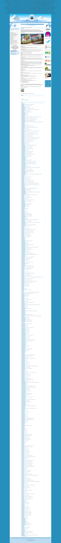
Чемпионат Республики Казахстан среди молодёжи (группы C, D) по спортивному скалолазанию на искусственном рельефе (30, 131)
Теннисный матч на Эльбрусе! (24, 430)
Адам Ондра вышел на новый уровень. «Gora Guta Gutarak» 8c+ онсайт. (27, 466)
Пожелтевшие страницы (14, 40)
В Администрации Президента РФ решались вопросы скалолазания (27, 445)
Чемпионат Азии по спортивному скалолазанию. (25, 110)
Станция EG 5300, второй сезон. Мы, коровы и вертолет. (26, 435)
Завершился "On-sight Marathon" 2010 (24, 283)
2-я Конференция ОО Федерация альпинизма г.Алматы (26, 189)
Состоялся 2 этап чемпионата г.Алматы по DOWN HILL (26, 374)
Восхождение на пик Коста (23, 369)
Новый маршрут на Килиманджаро (24, 333)
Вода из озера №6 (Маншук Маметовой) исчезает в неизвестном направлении (28, 229)
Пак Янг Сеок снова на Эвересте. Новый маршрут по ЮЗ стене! (27, 465)
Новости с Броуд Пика (23, 238)
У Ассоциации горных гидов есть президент (25, 317)
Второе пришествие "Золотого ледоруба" (25, 518)
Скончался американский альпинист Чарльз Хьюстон (26, 378)
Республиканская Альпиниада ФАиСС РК (25, 142)
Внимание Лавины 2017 (23, 202)
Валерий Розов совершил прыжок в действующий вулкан (26, 512)
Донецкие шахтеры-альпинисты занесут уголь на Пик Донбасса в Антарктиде (28, 358)
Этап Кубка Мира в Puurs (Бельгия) (24, 383)
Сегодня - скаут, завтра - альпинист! (24, 528)
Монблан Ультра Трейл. (23, 410)
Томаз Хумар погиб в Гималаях (24, 342)
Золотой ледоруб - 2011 (23, 239)
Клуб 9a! (22, 322)
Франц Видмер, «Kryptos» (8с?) (24, 476)
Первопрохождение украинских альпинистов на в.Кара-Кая (26, 393)
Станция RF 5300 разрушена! (24, 255)
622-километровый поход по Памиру (24, 404)
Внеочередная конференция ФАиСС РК (24, 198)
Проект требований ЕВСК (23, 415)
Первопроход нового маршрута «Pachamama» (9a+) (26, 451)
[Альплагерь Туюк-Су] (48, 70)
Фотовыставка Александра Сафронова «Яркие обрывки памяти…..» (27, 460)
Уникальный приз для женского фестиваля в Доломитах (26, 470)
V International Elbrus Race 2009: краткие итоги (25, 400)
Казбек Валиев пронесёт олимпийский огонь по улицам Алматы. (27, 532)
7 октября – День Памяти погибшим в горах (25, 193)
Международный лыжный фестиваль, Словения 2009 (26, 523)
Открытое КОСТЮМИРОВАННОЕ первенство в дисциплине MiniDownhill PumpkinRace (29, 254)
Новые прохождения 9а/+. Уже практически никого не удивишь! (27, 455)
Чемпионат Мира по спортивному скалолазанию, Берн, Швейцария (27, 104)
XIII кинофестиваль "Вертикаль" (24, 288)
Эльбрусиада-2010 (23, 270)
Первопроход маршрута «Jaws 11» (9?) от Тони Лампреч (26, 461)
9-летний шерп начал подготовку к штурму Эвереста (26, 248)
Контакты (12, 43)
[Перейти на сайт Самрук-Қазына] (48, 48)
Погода (48, 87)
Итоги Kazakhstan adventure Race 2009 (24, 486)
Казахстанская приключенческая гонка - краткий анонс (26, 289)
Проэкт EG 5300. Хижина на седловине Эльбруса (25, 487)
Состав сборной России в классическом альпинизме (26, 234)
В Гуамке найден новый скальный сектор (25, 294)
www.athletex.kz (33, 86)
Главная (12, 32)
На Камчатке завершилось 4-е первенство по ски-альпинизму (26, 496)
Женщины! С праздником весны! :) (24, 533)
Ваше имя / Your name (13, 51)
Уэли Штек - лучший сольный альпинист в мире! (25, 259)
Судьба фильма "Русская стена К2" (24, 343)
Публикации (12, 38)
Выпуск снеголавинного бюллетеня (24, 114)
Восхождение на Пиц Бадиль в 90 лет (24, 420)
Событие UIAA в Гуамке (23, 424)
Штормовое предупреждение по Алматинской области (26, 213)
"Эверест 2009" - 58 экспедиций (24, 517)
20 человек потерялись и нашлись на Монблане (25, 389)
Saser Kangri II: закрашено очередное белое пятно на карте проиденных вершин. (28, 224)
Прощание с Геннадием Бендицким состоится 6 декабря (26, 190)
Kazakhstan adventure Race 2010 (24, 260)
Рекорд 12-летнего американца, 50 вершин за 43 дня (26, 274)
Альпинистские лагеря (14, 44)
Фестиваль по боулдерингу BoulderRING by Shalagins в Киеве (26, 214)
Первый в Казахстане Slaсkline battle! (24, 218)
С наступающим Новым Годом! (24, 157)
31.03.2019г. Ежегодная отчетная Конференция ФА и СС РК (26, 147)
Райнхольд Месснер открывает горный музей (25, 228)
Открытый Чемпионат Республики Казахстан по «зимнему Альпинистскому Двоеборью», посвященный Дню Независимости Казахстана (31, 192)
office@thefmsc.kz (15, 49)
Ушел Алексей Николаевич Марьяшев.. (24, 185)
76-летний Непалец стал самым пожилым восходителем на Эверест (27, 327)
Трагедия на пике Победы (23, 264)
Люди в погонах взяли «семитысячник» (24, 414)
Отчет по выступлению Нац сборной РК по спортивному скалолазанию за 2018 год (28, 162)
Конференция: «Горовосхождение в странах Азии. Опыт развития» (27, 180)
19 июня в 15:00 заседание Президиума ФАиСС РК (26, 129)
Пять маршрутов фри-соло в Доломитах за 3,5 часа (26, 394)
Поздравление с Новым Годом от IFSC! (24, 208)
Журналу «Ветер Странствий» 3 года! (24, 337)
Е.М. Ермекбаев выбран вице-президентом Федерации (26, 179)
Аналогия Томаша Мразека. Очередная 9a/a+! (25, 328)
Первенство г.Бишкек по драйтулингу (24, 303)
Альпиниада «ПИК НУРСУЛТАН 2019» (24, 128)
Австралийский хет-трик (23, 313)
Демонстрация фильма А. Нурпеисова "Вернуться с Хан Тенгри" (27, 146)
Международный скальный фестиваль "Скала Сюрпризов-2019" (27, 141)
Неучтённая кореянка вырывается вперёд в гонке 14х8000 (26, 425)
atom (30, 541)
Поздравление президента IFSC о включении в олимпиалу (26, 203)
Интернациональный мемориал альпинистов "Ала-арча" (26, 308)
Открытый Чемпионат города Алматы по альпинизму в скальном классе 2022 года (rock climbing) (30, 109)
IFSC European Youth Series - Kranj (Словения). (25, 338)
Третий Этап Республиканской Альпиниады (25, 124)
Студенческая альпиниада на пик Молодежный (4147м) (26, 197)
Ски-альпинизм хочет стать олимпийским (25, 332)
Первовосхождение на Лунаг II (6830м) (24, 243)
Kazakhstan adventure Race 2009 (24, 492)
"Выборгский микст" (23, 353)
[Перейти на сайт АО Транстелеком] (48, 54)
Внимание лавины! (23, 207)
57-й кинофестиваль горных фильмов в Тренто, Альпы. (26, 511)
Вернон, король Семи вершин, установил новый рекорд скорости (27, 282)
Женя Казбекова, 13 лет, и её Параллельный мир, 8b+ (26, 275)
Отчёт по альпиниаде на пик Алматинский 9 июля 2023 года (26, 105)
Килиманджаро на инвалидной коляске (24, 373)
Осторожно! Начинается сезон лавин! (24, 115)
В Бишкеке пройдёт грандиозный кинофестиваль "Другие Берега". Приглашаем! (28, 399)
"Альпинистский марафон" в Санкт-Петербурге (25, 502)
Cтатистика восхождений (14, 42)
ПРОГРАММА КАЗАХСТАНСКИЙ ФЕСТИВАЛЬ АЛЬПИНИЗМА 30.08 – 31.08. (28, 120)
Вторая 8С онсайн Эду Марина (24, 491)
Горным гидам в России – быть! (24, 441)
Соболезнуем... (22, 123)
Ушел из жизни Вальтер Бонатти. (24, 223)
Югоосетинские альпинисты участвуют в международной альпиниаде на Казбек (28, 405)
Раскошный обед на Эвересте (24, 363)
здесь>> (33, 93)
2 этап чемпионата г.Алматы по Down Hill (25, 388)
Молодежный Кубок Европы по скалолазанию (25, 364)
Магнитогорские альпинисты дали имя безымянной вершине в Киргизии (27, 419)
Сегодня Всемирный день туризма (24, 384)
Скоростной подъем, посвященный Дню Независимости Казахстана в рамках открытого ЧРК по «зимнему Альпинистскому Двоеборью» (30, 167)
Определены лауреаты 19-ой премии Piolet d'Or (25, 233)
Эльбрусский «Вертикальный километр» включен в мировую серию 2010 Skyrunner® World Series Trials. (30, 304)
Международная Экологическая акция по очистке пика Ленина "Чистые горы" (28, 456)
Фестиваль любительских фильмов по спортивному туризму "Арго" (27, 379)
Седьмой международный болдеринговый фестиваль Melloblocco (27, 314)
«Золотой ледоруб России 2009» (24, 482)
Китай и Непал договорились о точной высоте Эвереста (26, 299)
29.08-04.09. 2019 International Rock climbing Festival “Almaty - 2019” (27, 171)
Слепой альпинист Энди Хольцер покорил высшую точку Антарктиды (27, 244)
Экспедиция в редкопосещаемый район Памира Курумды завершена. (27, 265)
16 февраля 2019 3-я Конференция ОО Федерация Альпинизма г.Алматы (27, 153)
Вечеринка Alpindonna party (23, 347)
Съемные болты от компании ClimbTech (25, 298)
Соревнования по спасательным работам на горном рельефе (26, 368)
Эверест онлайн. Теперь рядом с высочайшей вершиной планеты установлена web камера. (29, 219)
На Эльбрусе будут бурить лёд (24, 409)
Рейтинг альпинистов (13, 41)
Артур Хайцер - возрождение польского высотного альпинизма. (27, 249)
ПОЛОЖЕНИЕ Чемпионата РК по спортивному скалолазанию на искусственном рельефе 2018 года (30, 184)
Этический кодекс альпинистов (24, 359)
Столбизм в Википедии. (23, 352)
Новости (12, 39)
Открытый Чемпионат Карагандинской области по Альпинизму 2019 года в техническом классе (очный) (30, 137)
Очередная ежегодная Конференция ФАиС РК (25, 527)
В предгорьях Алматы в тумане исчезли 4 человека (26, 269)
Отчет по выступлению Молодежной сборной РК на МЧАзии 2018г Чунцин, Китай (28, 163)
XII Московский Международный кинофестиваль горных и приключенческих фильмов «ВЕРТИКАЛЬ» (30, 481)
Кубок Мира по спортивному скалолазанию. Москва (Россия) (26, 136)
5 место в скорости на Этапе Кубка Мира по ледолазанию (26, 152)
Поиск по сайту (12, 30)
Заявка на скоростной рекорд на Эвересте (25, 450)
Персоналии (12, 37)
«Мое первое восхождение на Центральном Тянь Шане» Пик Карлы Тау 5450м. (28, 132)
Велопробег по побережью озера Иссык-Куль (25, 507)
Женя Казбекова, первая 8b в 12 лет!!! (24, 440)
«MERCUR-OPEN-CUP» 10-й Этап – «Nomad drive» (26, 471)
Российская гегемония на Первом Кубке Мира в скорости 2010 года (27, 293)
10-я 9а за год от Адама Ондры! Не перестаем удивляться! (26, 446)
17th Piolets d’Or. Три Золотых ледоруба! (25, 506)
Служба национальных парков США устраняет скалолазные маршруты (27, 278)
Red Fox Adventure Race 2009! (24, 501)
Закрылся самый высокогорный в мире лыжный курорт (26, 497)
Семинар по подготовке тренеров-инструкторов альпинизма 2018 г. (27, 170)
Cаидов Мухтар (33, 540)
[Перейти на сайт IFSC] (48, 36)
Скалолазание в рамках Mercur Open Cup (25, 522)
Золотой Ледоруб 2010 (23, 309)
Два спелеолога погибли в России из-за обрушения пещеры (26, 348)
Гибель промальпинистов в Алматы (24, 429)
